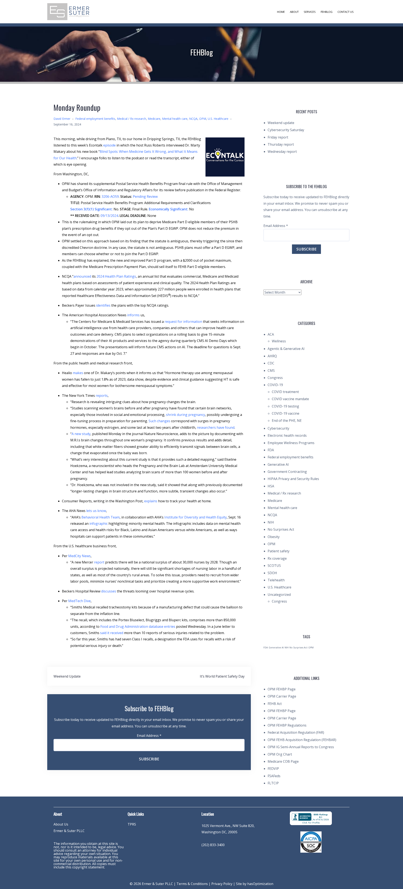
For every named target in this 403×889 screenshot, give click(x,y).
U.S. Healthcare (218, 119)
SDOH (272, 573)
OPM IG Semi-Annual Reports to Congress (301, 747)
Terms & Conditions (192, 883)
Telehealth (276, 580)
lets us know (96, 510)
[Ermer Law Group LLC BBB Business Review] (311, 817)
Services (310, 12)
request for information (183, 321)
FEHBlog (326, 12)
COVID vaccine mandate (290, 399)
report (99, 562)
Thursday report (281, 144)
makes (78, 373)
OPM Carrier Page (282, 696)
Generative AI (278, 464)
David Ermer (62, 119)
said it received (111, 632)
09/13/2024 (109, 215)
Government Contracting (287, 471)
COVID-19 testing (285, 406)
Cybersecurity (278, 428)
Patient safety (278, 551)
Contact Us (346, 12)
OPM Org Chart (280, 754)
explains (150, 501)
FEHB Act (275, 703)
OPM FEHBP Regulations (287, 725)
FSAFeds (274, 776)
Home (281, 12)
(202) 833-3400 (213, 845)
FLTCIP (273, 783)
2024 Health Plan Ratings (116, 276)
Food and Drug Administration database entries (137, 626)
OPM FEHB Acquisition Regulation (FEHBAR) (302, 739)
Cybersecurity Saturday (286, 130)
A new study (81, 433)
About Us (61, 824)
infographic (98, 523)
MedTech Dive (79, 601)
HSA (271, 486)
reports (102, 395)
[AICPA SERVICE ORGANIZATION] (311, 841)
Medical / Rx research (131, 119)
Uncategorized (279, 594)
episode (109, 145)
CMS (271, 370)
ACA (271, 334)
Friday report (278, 137)
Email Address (149, 735)
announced (82, 276)
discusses (108, 591)
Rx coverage (277, 558)
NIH (271, 522)
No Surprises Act (281, 529)
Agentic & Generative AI (286, 348)
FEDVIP (273, 768)
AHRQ (272, 356)
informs (133, 315)
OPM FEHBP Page (282, 689)
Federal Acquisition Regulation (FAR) (296, 732)
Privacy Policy (221, 883)
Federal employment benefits (95, 119)
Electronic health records (287, 435)
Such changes (159, 421)
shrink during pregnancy (185, 414)
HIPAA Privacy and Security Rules (293, 478)
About (294, 12)
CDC (271, 363)
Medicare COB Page (283, 761)
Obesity (274, 536)
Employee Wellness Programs (291, 443)
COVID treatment (285, 391)
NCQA (193, 119)
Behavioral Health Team (100, 517)
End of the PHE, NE (287, 420)
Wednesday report (282, 151)
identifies (103, 305)
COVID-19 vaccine (285, 413)
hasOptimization (260, 883)
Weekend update (281, 122)
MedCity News (79, 556)
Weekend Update (67, 676)
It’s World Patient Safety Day (222, 676)
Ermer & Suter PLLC (69, 830)
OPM (202, 119)
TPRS (132, 824)
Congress (275, 377)
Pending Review (145, 196)
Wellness (279, 341)
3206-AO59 (110, 196)
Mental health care (174, 119)
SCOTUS (274, 565)
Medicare (154, 119)
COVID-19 (275, 385)
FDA (271, 450)
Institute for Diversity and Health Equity (195, 517)
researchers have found (215, 427)
